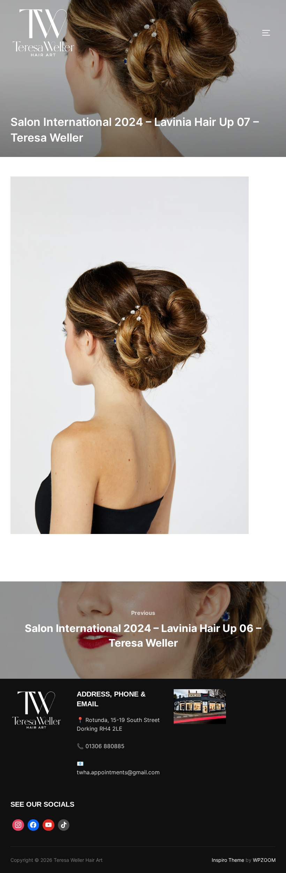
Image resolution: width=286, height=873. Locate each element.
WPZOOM (264, 860)
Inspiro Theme (228, 860)
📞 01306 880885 (101, 746)
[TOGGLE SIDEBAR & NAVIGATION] (269, 32)
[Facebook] (33, 825)
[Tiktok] (64, 825)
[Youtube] (48, 825)
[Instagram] (18, 825)
